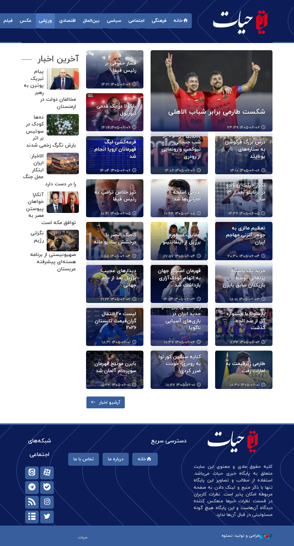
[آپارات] (47, 472)
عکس (26, 21)
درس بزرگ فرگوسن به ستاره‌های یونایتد (245, 149)
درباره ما (115, 459)
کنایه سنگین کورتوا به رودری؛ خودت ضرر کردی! (179, 363)
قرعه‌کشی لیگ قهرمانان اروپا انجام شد (115, 149)
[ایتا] (32, 472)
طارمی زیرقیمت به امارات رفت (245, 367)
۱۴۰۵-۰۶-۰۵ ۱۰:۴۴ (179, 214)
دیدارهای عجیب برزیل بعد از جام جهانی (118, 277)
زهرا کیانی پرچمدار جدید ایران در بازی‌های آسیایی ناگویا (181, 317)
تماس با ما (84, 459)
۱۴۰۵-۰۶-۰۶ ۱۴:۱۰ (245, 171)
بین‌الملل (91, 21)
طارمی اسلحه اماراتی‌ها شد (187, 196)
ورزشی (45, 21)
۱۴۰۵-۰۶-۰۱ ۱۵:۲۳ (116, 385)
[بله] (47, 487)
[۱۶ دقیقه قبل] (63, 240)
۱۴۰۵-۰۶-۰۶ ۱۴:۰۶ (180, 171)
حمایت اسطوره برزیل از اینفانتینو (181, 239)
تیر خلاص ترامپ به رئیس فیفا (115, 196)
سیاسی (114, 21)
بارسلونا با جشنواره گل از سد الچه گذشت (245, 320)
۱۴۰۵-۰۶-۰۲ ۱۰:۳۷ (179, 342)
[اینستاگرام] (47, 502)
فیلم (8, 21)
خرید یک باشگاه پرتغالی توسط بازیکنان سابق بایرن (244, 277)
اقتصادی (67, 21)
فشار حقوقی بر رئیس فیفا (120, 67)
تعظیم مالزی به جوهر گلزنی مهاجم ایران (245, 235)
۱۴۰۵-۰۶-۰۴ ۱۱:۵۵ (116, 256)
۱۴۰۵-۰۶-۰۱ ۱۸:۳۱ (116, 342)
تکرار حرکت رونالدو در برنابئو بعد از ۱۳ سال (245, 192)
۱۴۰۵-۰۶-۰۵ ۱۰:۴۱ (116, 214)
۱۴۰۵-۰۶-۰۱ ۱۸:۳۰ (245, 385)
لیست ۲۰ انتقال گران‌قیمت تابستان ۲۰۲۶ (115, 320)
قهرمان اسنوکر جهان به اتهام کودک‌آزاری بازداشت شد (179, 277)
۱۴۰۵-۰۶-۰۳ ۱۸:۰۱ (245, 299)
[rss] (32, 502)
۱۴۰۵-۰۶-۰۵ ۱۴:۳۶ (244, 214)
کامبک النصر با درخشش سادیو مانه (115, 239)
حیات (240, 21)
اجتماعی (136, 21)
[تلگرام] (32, 487)
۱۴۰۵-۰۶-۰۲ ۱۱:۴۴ (245, 342)
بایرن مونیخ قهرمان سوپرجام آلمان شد (115, 367)
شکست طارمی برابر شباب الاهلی (216, 112)
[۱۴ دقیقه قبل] (63, 202)
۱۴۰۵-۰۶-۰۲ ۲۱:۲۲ (116, 299)
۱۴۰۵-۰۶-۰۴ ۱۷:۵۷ (179, 256)
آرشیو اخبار (109, 402)
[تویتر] (47, 517)
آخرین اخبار (58, 59)
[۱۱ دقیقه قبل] (63, 79)
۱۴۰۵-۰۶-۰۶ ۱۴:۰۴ (115, 171)
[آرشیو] (32, 517)
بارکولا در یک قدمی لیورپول (116, 110)
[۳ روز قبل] (211, 91)
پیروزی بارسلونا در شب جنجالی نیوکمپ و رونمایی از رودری (181, 146)
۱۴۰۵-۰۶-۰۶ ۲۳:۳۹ (243, 127)
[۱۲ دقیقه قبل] (63, 163)
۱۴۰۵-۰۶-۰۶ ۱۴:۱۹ (116, 127)
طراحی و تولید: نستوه (241, 535)
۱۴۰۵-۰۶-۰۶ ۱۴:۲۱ (116, 84)
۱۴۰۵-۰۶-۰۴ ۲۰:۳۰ (244, 256)
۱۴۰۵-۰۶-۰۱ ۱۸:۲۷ (180, 385)
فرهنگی (159, 21)
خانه (178, 21)
